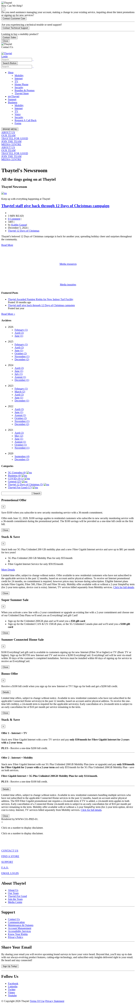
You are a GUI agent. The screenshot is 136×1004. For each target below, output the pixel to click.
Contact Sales (9, 37)
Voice (18, 114)
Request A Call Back (25, 120)
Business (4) (14, 475)
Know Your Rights (18, 934)
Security (19, 87)
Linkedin (12, 986)
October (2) (21, 353)
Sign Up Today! (10, 966)
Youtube (12, 995)
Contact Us (14, 919)
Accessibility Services (19, 931)
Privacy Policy (15, 937)
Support (12, 99)
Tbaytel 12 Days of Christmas (23, 230)
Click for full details (123, 587)
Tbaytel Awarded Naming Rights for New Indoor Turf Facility (40, 299)
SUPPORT (7, 862)
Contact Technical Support (15, 28)
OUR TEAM (8, 135)
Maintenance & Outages (20, 925)
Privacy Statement (54, 1001)
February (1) (21, 329)
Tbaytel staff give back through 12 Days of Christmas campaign (55, 206)
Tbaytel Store (22, 93)
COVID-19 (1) (16, 478)
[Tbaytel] (6, 53)
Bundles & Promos (24, 90)
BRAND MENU (10, 129)
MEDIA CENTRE (11, 144)
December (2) (22, 359)
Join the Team (15, 899)
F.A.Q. (5, 867)
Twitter (11, 989)
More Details (8, 569)
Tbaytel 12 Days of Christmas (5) (25, 484)
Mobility (19, 75)
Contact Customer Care (14, 18)
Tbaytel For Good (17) (20, 487)
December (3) (22, 459)
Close (5, 41)
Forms (18, 123)
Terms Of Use (37, 1001)
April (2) (19, 332)
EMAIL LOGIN (10, 873)
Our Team (13, 893)
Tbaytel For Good (17, 896)
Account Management (19, 928)
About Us (13, 890)
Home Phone (21, 84)
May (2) (19, 435)
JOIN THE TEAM (11, 141)
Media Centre (15, 902)
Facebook (13, 983)
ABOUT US (8, 132)
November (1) (22, 356)
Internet (19, 78)
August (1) (20, 377)
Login (4, 56)
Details (6, 692)
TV (16, 81)
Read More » (8, 314)
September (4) (22, 456)
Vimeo (11, 992)
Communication (16, 922)
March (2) (20, 391)
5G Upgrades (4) (17, 472)
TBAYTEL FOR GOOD (14, 138)
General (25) (14, 481)
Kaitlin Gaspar (19, 224)
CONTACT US (9, 850)
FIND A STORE (10, 856)
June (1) (19, 335)
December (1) (22, 380)
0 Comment (14, 218)
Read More (7, 245)
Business (12, 102)
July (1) (19, 374)
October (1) (21, 444)
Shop (10, 72)
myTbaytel (13, 96)
